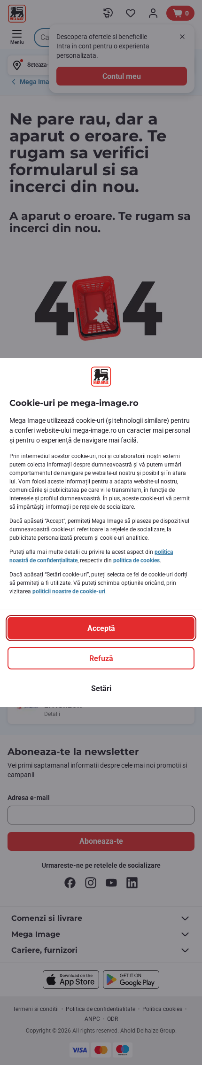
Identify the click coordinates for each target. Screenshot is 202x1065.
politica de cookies (136, 560)
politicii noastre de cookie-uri (68, 591)
